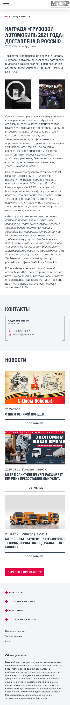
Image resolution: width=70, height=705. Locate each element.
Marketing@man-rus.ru (24, 334)
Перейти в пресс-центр (25, 572)
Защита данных (13, 636)
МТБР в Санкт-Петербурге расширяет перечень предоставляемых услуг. (34, 476)
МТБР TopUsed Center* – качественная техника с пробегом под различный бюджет (35, 543)
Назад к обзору (20, 16)
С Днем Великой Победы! (24, 414)
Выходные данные (15, 631)
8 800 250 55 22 (21, 330)
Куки (7, 641)
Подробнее (35, 423)
